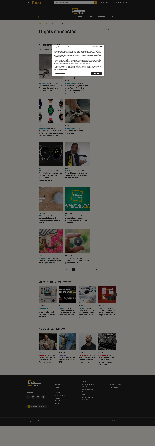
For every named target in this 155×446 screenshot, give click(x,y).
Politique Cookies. (96, 61)
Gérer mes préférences (60, 73)
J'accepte (96, 73)
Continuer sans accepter (97, 46)
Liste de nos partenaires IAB (60, 69)
